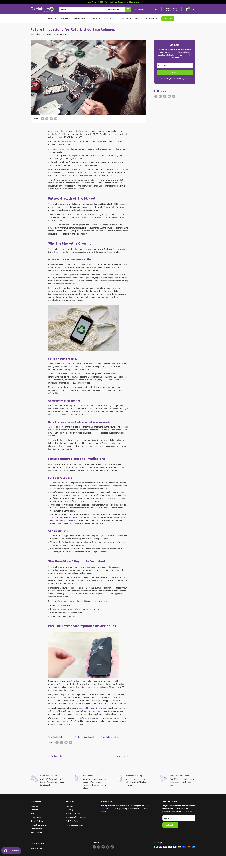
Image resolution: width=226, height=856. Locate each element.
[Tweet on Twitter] (51, 118)
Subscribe (175, 72)
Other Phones (80, 18)
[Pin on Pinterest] (46, 118)
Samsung (64, 18)
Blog (32, 813)
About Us (34, 806)
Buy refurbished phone (110, 737)
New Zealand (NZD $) (39, 843)
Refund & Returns (38, 821)
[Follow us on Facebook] (155, 96)
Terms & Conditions (39, 825)
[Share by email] (55, 118)
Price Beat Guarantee (74, 825)
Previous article (57, 756)
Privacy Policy (36, 817)
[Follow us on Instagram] (160, 96)
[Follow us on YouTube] (169, 96)
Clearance (150, 18)
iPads (94, 18)
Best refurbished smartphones (87, 737)
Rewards (69, 806)
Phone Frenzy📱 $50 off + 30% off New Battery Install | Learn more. (113, 2)
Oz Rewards (140, 9)
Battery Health (36, 832)
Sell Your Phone (72, 821)
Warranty (69, 810)
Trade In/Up (168, 18)
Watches (107, 18)
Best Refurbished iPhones (41, 34)
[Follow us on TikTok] (173, 96)
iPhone (50, 18)
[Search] (128, 9)
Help (155, 9)
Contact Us (35, 810)
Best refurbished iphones (63, 737)
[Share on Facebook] (42, 118)
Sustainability (36, 829)
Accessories (123, 18)
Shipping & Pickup (73, 813)
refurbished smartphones (61, 520)
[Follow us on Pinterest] (164, 96)
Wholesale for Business (76, 817)
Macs (137, 18)
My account (171, 10)
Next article (121, 756)
